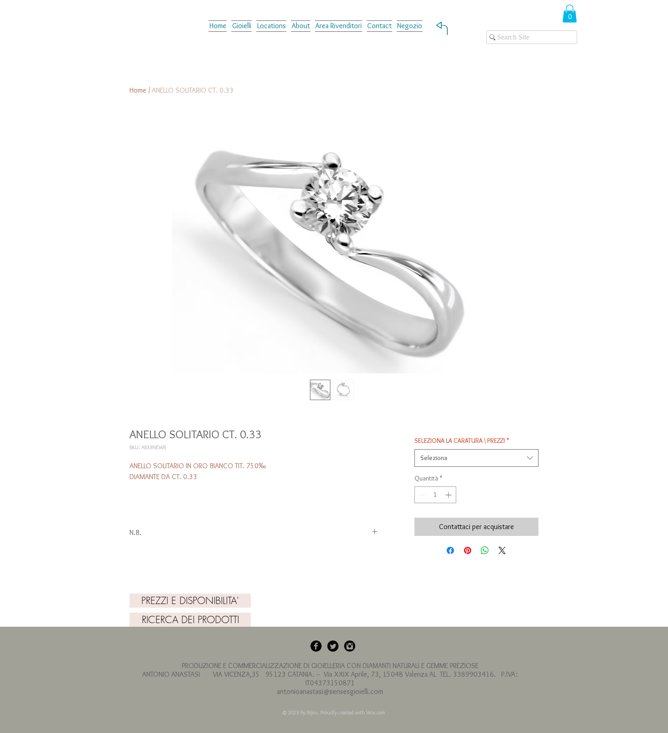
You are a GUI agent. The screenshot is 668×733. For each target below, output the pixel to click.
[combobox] (476, 458)
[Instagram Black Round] (349, 646)
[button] (338, 25)
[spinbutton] (435, 495)
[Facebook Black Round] (316, 646)
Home (138, 90)
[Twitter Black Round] (333, 646)
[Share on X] (502, 550)
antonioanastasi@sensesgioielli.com (330, 691)
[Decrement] (421, 495)
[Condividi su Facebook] (450, 550)
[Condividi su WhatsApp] (484, 550)
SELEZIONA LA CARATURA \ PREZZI (461, 440)
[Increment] (449, 495)
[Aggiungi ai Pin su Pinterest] (467, 550)
